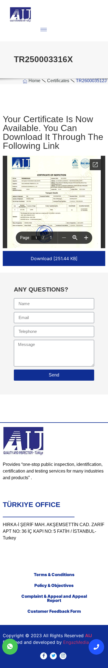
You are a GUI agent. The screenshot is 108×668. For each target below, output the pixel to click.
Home (34, 80)
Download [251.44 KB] (54, 258)
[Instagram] (63, 655)
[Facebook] (43, 655)
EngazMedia (76, 642)
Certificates (58, 80)
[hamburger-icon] (43, 29)
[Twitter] (53, 655)
